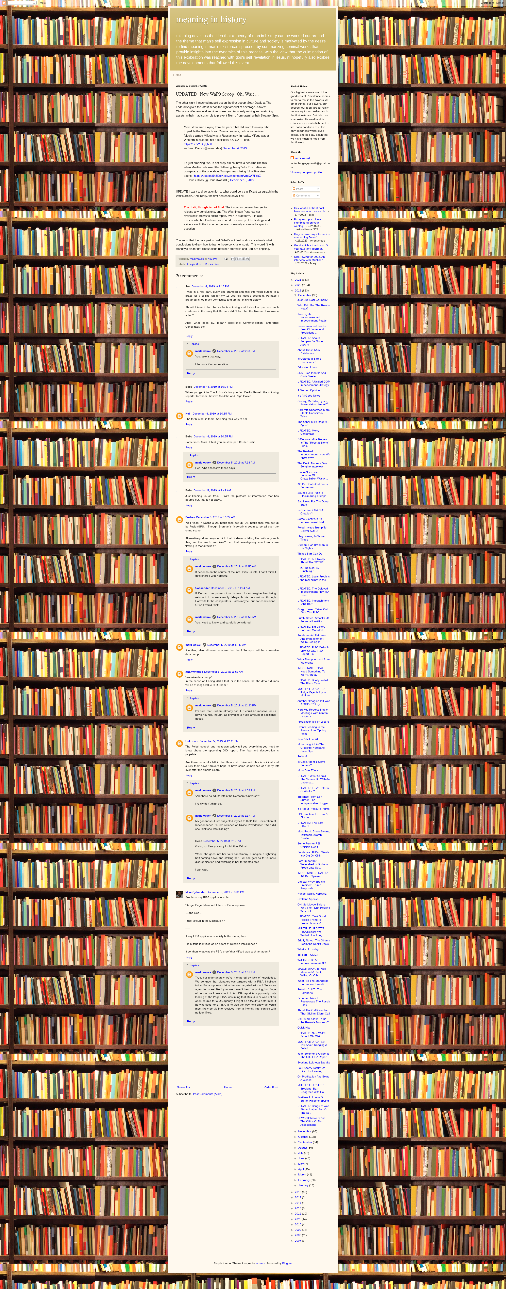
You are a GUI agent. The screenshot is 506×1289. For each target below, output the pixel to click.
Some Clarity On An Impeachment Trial (310, 520)
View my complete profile (306, 172)
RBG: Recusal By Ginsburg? (308, 569)
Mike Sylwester (195, 892)
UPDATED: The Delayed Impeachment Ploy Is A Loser (313, 592)
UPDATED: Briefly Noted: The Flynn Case (313, 682)
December (305, 295)
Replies (194, 344)
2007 (298, 1240)
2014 (298, 1202)
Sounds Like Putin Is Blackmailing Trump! (311, 494)
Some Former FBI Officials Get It (308, 845)
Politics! (302, 756)
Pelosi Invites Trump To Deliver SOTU (312, 529)
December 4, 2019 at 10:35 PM (212, 413)
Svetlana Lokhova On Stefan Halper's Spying (313, 1099)
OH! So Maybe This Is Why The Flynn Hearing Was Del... (313, 908)
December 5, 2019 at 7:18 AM (236, 462)
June (301, 1158)
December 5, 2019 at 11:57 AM (223, 671)
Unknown (191, 741)
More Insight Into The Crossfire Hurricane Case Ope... (311, 748)
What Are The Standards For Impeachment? (312, 982)
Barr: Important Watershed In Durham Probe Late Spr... (312, 864)
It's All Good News (308, 395)
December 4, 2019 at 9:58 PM (236, 351)
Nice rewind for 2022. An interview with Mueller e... (310, 258)
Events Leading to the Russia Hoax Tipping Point (311, 730)
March (302, 1174)
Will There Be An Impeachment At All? (311, 961)
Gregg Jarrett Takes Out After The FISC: (312, 611)
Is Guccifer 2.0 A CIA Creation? (310, 512)
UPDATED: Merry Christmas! (308, 432)
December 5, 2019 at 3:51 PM (236, 972)
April (301, 1169)
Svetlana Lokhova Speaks (313, 1062)
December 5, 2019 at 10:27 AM (215, 517)
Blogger (287, 1263)
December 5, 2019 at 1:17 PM (236, 815)
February (304, 1180)
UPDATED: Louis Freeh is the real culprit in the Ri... (313, 580)
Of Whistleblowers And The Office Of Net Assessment (311, 1121)
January (303, 1185)
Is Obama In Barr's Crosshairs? (309, 360)
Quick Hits (303, 1027)
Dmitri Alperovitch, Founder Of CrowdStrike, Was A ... (312, 475)
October (303, 1136)
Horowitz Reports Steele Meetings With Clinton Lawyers (312, 713)
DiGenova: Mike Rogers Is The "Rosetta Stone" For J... (313, 443)
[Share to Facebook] (244, 259)
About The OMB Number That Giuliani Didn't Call (313, 1012)
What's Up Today (308, 949)
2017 (298, 1197)
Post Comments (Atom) (207, 1093)
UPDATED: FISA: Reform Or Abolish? (313, 789)
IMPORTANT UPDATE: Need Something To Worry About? (311, 671)
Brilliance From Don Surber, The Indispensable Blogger (312, 800)
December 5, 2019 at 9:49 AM (212, 490)
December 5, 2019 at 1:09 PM (236, 790)
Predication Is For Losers (313, 721)
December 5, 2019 (242, 180)
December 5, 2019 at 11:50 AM (236, 566)
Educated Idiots (307, 367)
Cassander (202, 587)
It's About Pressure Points (313, 808)
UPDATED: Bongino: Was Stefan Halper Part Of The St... (313, 1109)
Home (177, 74)
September (305, 1142)
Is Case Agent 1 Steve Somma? (311, 763)
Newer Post (184, 1087)
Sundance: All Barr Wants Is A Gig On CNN (313, 854)
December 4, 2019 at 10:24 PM (213, 386)
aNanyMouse (194, 671)
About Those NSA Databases (308, 351)
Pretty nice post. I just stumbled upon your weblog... (307, 223)
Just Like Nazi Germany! (312, 299)
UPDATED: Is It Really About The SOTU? (311, 561)
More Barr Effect (307, 770)
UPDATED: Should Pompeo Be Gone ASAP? (310, 341)
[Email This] (233, 259)
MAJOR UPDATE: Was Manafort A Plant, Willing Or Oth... (311, 972)
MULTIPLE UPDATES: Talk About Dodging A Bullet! (312, 1045)
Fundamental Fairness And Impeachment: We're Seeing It (311, 639)
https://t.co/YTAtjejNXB (198, 144)
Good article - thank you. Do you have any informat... (311, 247)
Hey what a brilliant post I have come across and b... (310, 209)
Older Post (271, 1087)
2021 (298, 279)
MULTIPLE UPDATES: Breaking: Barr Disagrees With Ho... (311, 1088)
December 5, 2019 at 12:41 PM (219, 741)
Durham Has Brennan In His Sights (312, 546)
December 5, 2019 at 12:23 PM (236, 705)
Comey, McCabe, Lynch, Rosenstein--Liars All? (312, 403)
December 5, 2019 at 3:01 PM (225, 892)
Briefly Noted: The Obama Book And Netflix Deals (313, 942)
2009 (298, 1229)
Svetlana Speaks (307, 899)
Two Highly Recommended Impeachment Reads (312, 317)
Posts (299, 188)
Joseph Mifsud (195, 264)
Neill (188, 413)
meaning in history (211, 18)
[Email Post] (225, 259)
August (303, 1147)
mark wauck (203, 351)
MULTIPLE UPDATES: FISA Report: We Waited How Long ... (311, 932)
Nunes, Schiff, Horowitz (312, 893)
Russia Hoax (212, 264)
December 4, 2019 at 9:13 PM (210, 286)
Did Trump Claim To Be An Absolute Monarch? (313, 1020)
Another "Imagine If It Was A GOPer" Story (313, 702)
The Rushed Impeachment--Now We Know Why (313, 455)
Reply (189, 336)
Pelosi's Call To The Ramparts (309, 991)
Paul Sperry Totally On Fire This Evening (311, 1069)
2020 (298, 285)
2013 (298, 1208)
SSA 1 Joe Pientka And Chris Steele (311, 374)
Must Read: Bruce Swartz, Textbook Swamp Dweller (313, 835)
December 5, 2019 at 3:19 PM (222, 840)
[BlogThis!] (236, 259)
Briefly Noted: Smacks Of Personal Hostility (313, 619)
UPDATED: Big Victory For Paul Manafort (311, 628)
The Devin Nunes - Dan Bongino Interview (312, 465)
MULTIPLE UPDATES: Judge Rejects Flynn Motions (311, 692)
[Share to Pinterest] (248, 259)
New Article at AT (307, 739)
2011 (298, 1219)
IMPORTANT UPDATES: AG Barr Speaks (312, 874)
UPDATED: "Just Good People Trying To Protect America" (311, 920)
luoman (260, 1263)
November (305, 1131)
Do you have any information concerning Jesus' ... (312, 235)
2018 (298, 1192)
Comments (302, 195)
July (301, 1153)
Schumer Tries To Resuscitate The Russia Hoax (313, 1001)
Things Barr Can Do (309, 553)
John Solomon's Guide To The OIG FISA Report (313, 1055)
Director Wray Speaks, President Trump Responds (311, 885)
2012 (298, 1213)
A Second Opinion (308, 390)
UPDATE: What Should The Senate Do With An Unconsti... (313, 779)
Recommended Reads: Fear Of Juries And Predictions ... (311, 329)
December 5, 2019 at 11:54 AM (230, 587)
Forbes (190, 517)
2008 (298, 1235)
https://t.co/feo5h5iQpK (209, 175)
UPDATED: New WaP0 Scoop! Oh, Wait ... (311, 1034)
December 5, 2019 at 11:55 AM (236, 617)
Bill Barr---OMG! (307, 954)
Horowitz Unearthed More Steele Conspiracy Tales (313, 413)
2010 (298, 1224)
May (301, 1163)
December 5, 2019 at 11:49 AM (226, 644)
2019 (298, 290)
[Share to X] (240, 259)
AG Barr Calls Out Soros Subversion (312, 485)
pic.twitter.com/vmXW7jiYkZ (242, 175)
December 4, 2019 (235, 148)
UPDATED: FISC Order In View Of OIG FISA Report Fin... (313, 651)
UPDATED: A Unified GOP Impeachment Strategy (313, 383)
